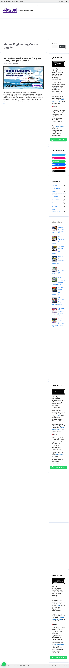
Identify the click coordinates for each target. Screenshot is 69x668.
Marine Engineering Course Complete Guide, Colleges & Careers (22, 59)
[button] (64, 14)
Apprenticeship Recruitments (25, 10)
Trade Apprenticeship (56, 210)
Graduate (54, 191)
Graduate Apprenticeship (56, 195)
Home (19, 6)
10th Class (54, 185)
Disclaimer (22, 1)
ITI (52, 203)
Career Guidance (56, 188)
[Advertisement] (34, 28)
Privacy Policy (15, 1)
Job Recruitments (40, 6)
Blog (25, 6)
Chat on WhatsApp (59, 140)
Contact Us (8, 1)
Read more (6, 104)
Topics (30, 6)
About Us (3, 1)
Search (55, 44)
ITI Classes (54, 206)
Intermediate (55, 200)
